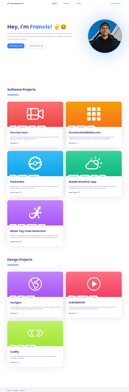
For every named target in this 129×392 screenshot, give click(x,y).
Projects (67, 3)
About (79, 3)
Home (54, 3)
